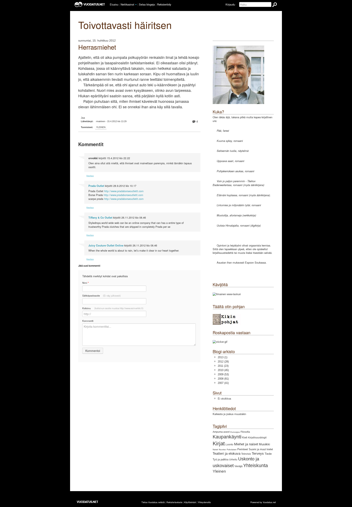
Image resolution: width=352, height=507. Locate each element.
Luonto (229, 444)
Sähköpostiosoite (101, 295)
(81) (223, 378)
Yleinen (101, 127)
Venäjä (238, 466)
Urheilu (233, 459)
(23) (223, 365)
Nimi (85, 283)
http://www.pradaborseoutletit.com (124, 191)
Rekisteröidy (164, 4)
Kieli (244, 437)
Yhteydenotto (204, 502)
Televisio (246, 454)
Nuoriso (222, 449)
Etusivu (114, 4)
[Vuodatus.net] (87, 501)
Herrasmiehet (97, 47)
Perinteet (242, 449)
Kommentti (88, 320)
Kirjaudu (230, 4)
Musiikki (264, 444)
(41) (223, 382)
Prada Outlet (96, 186)
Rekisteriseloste (174, 502)
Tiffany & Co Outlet (100, 217)
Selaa (147, 4)
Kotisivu (112, 308)
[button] (136, 4)
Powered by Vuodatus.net (263, 502)
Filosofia (245, 432)
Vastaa (90, 175)
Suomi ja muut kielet (261, 449)
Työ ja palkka (220, 459)
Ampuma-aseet (221, 432)
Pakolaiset (231, 449)
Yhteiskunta (255, 465)
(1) (222, 357)
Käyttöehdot (190, 502)
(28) (223, 361)
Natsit (215, 449)
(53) (223, 374)
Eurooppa (235, 432)
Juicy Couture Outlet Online (105, 245)
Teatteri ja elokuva (226, 454)
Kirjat (219, 443)
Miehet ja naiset (246, 444)
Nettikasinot (127, 4)
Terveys (258, 454)
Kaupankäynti (227, 436)
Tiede (268, 453)
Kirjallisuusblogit (257, 437)
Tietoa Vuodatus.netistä (153, 502)
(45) (223, 370)
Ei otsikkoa (224, 398)
